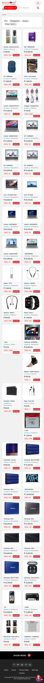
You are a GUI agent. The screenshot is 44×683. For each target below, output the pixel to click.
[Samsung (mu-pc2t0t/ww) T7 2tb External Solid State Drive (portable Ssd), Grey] (32, 508)
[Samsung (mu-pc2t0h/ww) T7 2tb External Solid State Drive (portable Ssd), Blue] (11, 508)
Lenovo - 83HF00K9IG (10, 224)
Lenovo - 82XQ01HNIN (10, 254)
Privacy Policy (24, 670)
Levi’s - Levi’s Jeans (30, 76)
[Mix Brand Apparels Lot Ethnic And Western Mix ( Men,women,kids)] (11, 626)
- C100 (26, 430)
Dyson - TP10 (8, 283)
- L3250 (26, 607)
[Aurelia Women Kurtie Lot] (11, 36)
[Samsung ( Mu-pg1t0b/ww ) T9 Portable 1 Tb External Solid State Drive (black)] (32, 538)
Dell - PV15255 (28, 195)
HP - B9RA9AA (8, 76)
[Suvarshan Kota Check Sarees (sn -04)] (11, 449)
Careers (22, 673)
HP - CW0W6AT (28, 136)
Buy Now (16, 55)
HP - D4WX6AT (8, 165)
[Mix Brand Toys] (11, 332)
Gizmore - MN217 (9, 313)
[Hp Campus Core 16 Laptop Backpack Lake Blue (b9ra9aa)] (11, 66)
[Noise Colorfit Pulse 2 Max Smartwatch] (32, 302)
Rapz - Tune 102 (29, 401)
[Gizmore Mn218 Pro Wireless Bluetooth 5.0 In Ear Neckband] (32, 273)
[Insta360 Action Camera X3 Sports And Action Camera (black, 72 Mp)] (11, 597)
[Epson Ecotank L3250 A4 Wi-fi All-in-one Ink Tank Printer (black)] (32, 597)
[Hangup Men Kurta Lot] (32, 95)
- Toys (5, 342)
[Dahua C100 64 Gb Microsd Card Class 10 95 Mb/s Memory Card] (32, 420)
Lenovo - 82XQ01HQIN (10, 136)
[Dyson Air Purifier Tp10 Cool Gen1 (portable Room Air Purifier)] (11, 273)
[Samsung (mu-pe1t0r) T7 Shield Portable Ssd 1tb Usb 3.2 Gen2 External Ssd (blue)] (32, 449)
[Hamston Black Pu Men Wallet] (11, 390)
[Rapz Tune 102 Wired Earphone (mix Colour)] (32, 390)
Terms (13, 670)
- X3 (5, 607)
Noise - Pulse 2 (28, 313)
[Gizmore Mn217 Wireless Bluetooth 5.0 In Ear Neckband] (11, 302)
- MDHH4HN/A (28, 489)
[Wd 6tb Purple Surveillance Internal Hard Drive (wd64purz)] (32, 36)
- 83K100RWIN (28, 254)
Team (6, 670)
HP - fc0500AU (28, 165)
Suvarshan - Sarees (10, 460)
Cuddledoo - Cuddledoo (31, 637)
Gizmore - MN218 (29, 283)
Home (4, 15)
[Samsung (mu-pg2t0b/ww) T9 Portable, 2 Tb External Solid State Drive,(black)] (11, 538)
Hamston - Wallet (9, 401)
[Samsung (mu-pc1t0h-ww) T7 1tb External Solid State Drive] (11, 567)
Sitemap (35, 670)
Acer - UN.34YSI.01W (10, 195)
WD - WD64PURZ (29, 47)
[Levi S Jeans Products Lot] (32, 66)
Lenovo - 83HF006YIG (30, 224)
